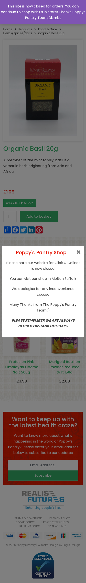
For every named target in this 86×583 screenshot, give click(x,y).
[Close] (78, 252)
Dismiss (55, 17)
